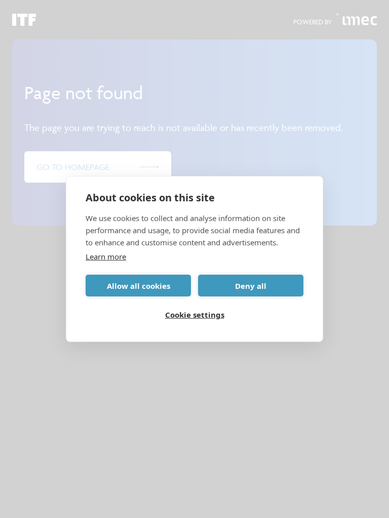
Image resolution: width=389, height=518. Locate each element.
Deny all (250, 286)
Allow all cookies (138, 286)
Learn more (106, 256)
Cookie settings (194, 315)
